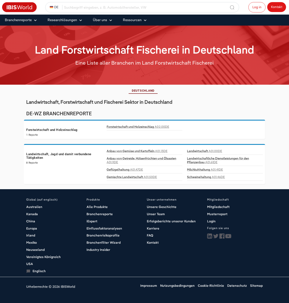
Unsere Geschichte (161, 207)
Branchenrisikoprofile (103, 235)
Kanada (32, 214)
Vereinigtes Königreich (43, 257)
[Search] (232, 7)
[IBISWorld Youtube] (228, 236)
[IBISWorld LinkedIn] (209, 236)
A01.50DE (132, 177)
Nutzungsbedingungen (177, 286)
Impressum (148, 286)
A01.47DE (125, 169)
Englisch (39, 271)
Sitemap (256, 286)
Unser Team (156, 214)
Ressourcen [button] (132, 20)
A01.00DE (204, 151)
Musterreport (217, 214)
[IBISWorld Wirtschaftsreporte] (19, 7)
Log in (256, 7)
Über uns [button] (100, 20)
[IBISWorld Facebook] (221, 236)
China (30, 221)
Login (211, 221)
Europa (31, 228)
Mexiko (31, 242)
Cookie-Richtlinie (211, 286)
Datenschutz (237, 286)
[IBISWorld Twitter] (216, 236)
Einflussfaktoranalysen (104, 228)
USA (29, 264)
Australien (34, 207)
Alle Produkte (97, 207)
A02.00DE (138, 127)
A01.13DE (137, 151)
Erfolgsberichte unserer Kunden (171, 221)
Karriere (153, 228)
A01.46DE (206, 177)
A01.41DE (205, 169)
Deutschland (143, 90)
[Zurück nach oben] (275, 283)
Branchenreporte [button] (18, 20)
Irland (30, 235)
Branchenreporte (100, 214)
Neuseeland (35, 250)
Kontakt (276, 7)
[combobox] (146, 7)
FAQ (150, 235)
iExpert (92, 221)
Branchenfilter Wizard (104, 242)
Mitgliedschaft (218, 207)
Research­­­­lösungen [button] (62, 20)
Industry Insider (98, 250)
